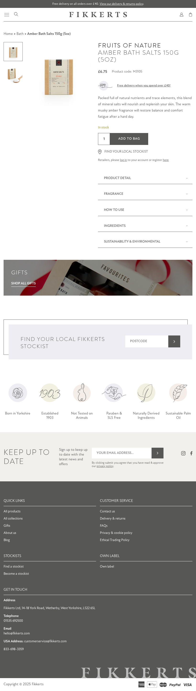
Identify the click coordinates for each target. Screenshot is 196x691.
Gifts (7, 526)
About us (10, 533)
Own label (107, 567)
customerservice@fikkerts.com (45, 641)
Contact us (107, 511)
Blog (7, 540)
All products (12, 511)
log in (123, 160)
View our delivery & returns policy (121, 3)
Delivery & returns (112, 519)
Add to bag (129, 139)
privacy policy (105, 466)
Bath (20, 34)
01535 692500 (13, 621)
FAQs (104, 526)
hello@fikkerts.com (17, 633)
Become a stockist (16, 574)
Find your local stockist (126, 152)
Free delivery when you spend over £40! (143, 85)
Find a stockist (14, 567)
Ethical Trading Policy (115, 540)
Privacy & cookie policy (116, 533)
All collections (13, 519)
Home (8, 34)
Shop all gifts (23, 283)
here (166, 160)
